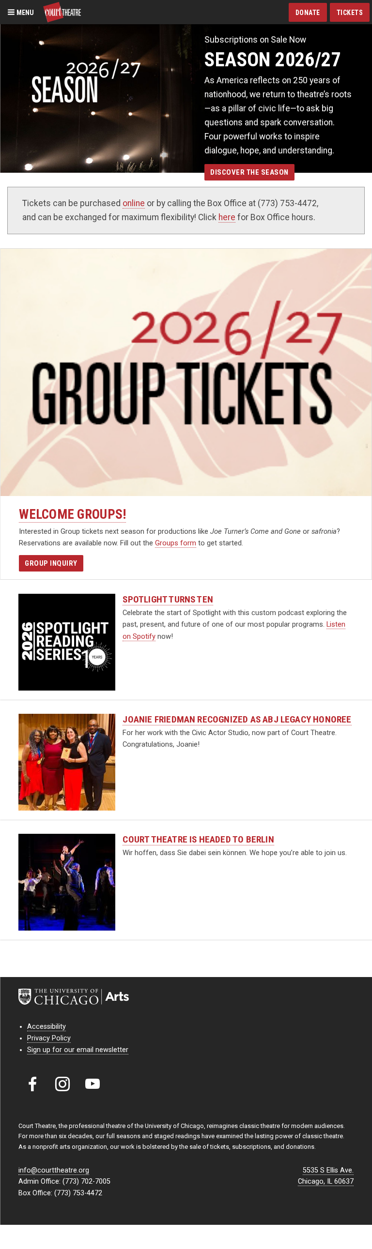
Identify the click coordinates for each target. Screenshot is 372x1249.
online (134, 203)
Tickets (350, 12)
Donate (307, 12)
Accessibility (46, 1027)
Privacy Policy (49, 1038)
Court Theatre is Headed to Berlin (198, 839)
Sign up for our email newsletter (77, 1050)
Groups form (175, 543)
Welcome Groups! (72, 514)
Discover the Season (249, 172)
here (226, 217)
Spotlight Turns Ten (168, 599)
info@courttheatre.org (53, 1170)
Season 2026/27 (272, 59)
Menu (24, 12)
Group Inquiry (51, 563)
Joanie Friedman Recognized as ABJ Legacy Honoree (237, 719)
